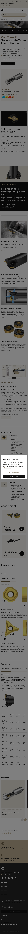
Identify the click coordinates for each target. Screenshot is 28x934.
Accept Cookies (14, 476)
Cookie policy (7, 468)
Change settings (14, 472)
